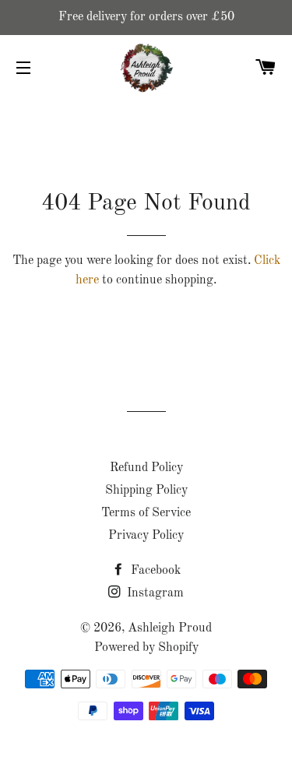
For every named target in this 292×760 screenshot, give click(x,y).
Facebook (154, 571)
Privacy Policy (146, 536)
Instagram (154, 593)
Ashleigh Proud (170, 628)
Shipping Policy (146, 490)
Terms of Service (146, 513)
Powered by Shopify (146, 648)
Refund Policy (146, 468)
